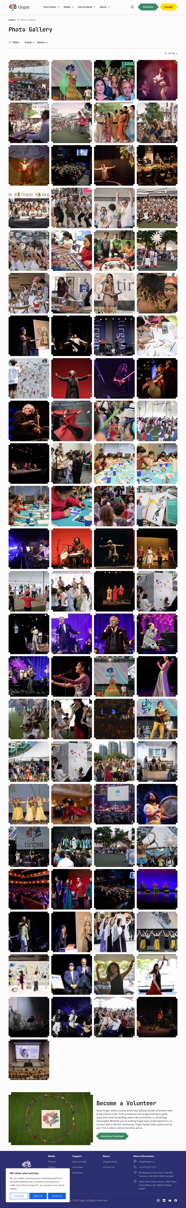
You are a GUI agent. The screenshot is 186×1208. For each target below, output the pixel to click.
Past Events (50, 7)
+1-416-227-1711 (148, 1167)
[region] (38, 1185)
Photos (52, 1161)
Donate (169, 7)
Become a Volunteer (112, 1136)
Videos (52, 1167)
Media (67, 7)
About (103, 7)
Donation (77, 1172)
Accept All (57, 1196)
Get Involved (85, 7)
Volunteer (148, 7)
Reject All (38, 1196)
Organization (110, 1161)
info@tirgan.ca (147, 1161)
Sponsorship (79, 1161)
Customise (19, 1196)
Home (12, 20)
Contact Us (109, 1167)
